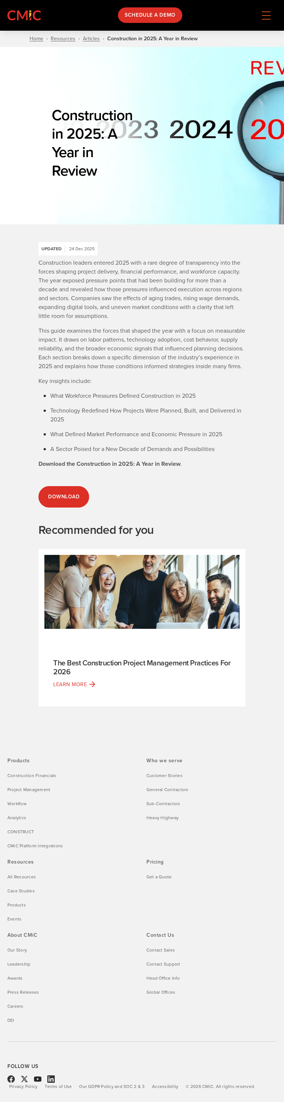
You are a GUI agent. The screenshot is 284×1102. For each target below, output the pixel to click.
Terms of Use (58, 1086)
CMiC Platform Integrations (35, 845)
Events (14, 919)
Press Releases (23, 992)
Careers (15, 1006)
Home (36, 39)
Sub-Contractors (163, 803)
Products (16, 905)
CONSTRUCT (20, 831)
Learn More (70, 684)
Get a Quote (159, 877)
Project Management (28, 789)
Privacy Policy (23, 1086)
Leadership (18, 964)
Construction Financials (32, 775)
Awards (15, 978)
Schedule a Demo (150, 15)
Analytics (16, 817)
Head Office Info (163, 978)
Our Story (17, 950)
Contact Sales (160, 950)
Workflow (17, 803)
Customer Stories (164, 775)
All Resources (21, 877)
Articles (91, 39)
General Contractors (167, 789)
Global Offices (160, 992)
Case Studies (21, 891)
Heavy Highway (162, 817)
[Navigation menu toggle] (266, 15)
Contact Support (163, 964)
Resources (63, 39)
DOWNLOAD (64, 497)
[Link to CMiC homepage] (25, 15)
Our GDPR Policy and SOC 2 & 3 (112, 1086)
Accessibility (165, 1086)
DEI (10, 1020)
